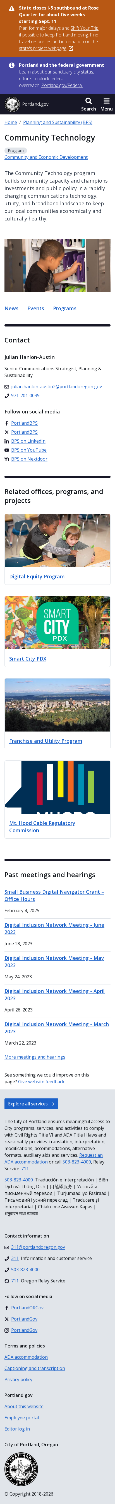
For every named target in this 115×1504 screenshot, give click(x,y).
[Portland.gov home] (26, 104)
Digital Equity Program (37, 576)
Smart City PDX (27, 658)
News (11, 308)
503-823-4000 (77, 1162)
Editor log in (17, 1429)
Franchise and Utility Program (45, 740)
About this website (24, 1406)
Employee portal (21, 1418)
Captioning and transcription (34, 1368)
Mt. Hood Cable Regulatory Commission (42, 827)
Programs (64, 308)
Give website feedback (41, 1081)
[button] (88, 104)
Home (10, 122)
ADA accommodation (26, 1357)
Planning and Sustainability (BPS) (57, 122)
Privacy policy (18, 1379)
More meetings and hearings (34, 1057)
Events (35, 308)
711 (25, 1168)
